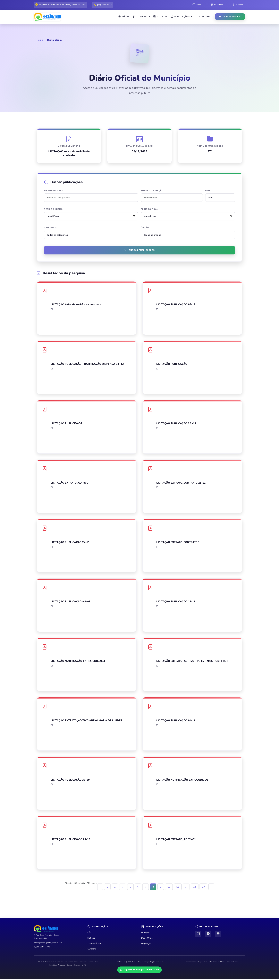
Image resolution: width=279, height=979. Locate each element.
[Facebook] (208, 934)
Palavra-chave (53, 190)
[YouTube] (218, 934)
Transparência (232, 16)
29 (203, 886)
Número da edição (152, 190)
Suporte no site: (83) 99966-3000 (141, 969)
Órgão (145, 227)
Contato (204, 16)
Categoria (50, 227)
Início (125, 16)
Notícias (162, 16)
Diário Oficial (147, 937)
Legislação (146, 943)
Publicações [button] (181, 16)
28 (194, 886)
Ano (207, 190)
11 (177, 886)
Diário (198, 4)
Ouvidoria (218, 4)
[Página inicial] (48, 17)
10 (169, 886)
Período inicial (53, 209)
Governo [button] (141, 16)
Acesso (239, 4)
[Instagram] (198, 934)
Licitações (146, 932)
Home (40, 40)
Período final (149, 209)
